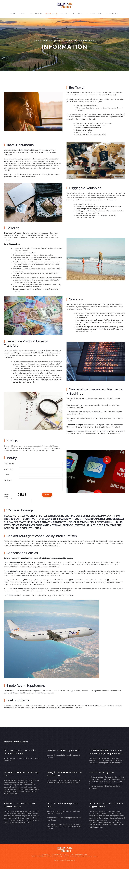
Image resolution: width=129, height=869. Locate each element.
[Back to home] (64, 5)
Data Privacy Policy (60, 854)
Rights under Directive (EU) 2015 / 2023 (47, 856)
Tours (22, 14)
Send (47, 494)
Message (8, 480)
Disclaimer (46, 854)
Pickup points (111, 14)
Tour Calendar (35, 14)
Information (51, 14)
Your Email (8, 469)
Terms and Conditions (78, 854)
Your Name (9, 464)
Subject (6, 475)
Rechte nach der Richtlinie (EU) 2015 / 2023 (80, 856)
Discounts (65, 14)
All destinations (94, 14)
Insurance (78, 14)
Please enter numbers (7, 496)
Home (13, 14)
